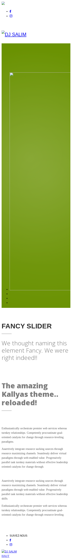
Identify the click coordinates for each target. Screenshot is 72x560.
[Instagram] (11, 16)
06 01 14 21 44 (52, 23)
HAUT (5, 556)
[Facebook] (10, 11)
